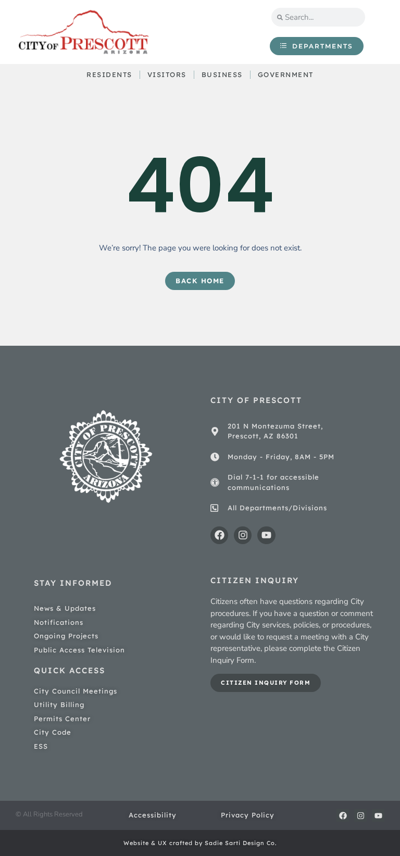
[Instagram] (243, 535)
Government (286, 74)
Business (222, 74)
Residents (109, 74)
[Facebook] (219, 535)
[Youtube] (266, 535)
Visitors (166, 74)
